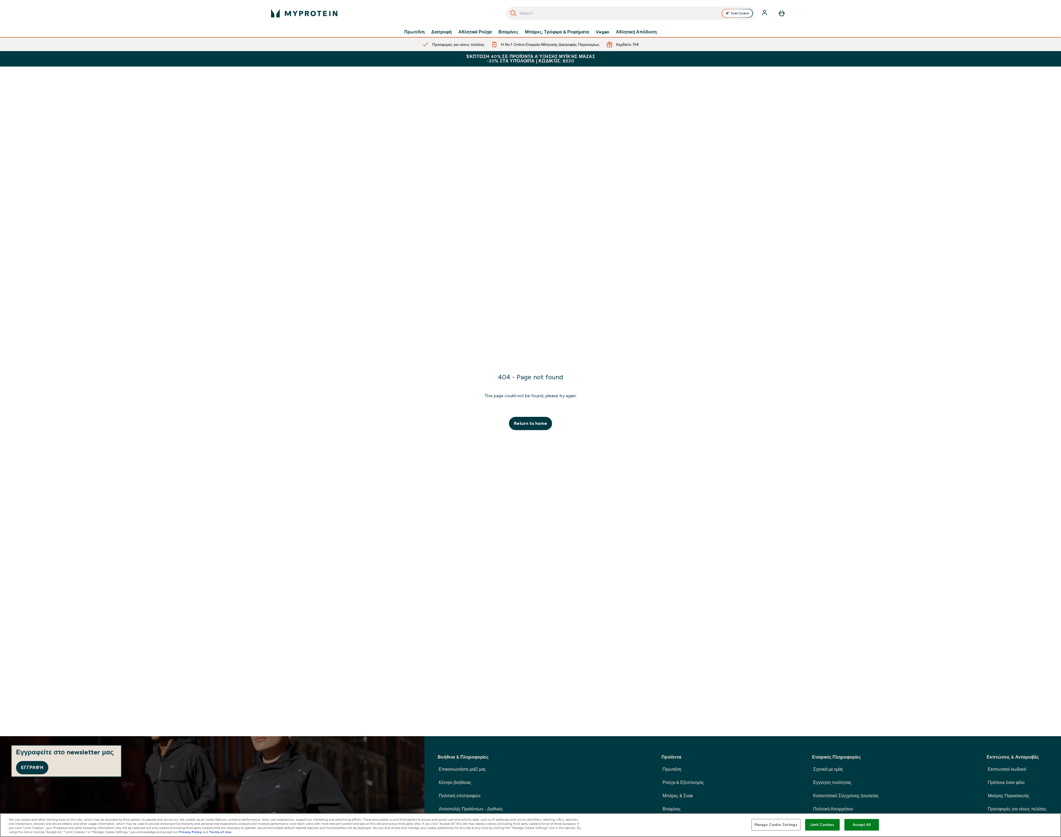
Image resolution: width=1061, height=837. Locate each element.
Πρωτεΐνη (414, 32)
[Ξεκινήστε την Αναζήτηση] (513, 13)
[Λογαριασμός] (765, 13)
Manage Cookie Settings (776, 825)
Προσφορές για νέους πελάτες (1017, 809)
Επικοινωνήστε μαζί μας (462, 769)
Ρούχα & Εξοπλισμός (683, 782)
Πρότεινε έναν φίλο (1006, 782)
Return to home (530, 423)
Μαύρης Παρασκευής (1009, 795)
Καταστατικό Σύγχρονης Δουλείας (846, 795)
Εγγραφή (32, 767)
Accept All (862, 825)
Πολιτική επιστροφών (459, 795)
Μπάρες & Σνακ (678, 795)
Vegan (602, 32)
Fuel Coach (740, 13)
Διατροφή (441, 32)
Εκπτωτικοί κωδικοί (1007, 769)
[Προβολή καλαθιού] (781, 13)
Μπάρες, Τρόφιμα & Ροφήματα (557, 32)
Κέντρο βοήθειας (455, 782)
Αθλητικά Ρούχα (475, 32)
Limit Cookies (822, 825)
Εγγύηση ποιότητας (832, 782)
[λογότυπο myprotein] (304, 13)
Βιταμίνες (508, 32)
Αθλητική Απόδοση (636, 32)
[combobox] (630, 13)
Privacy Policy (190, 832)
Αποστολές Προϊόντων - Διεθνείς (471, 809)
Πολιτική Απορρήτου (833, 809)
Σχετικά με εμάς (828, 769)
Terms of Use (220, 832)
